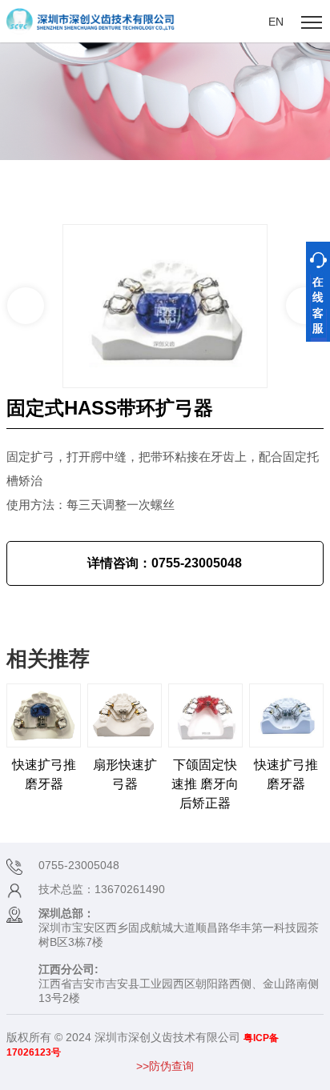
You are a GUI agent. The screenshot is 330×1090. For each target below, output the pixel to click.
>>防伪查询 (165, 1066)
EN (276, 21)
